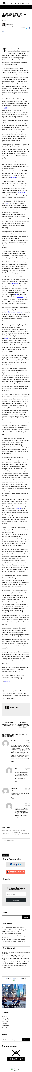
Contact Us (5, 1028)
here (16, 295)
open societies (7, 695)
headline (18, 508)
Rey (4, 956)
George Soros (13, 253)
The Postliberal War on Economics (12, 933)
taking (6, 338)
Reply (12, 761)
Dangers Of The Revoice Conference (17, 963)
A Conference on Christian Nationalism (14, 927)
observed (20, 297)
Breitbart (7, 682)
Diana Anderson (8, 965)
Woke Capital (22, 192)
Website (23, 830)
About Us (4, 1016)
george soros (22, 693)
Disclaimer (5, 1023)
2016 (5, 108)
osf (4, 698)
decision (6, 203)
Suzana (5, 952)
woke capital (10, 698)
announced (15, 283)
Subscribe (16, 900)
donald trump (24, 691)
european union (11, 693)
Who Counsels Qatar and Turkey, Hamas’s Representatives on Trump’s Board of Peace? (13, 940)
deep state (14, 691)
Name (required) (6, 830)
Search (26, 917)
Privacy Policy (5, 1019)
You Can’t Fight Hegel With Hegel (15, 956)
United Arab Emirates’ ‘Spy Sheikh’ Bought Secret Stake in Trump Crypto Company (15, 930)
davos (7, 691)
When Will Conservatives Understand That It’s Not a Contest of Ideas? (23, 725)
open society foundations (21, 695)
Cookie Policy (5, 1025)
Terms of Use (5, 1021)
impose (13, 177)
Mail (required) (15, 830)
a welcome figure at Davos (13, 312)
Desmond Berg (9, 24)
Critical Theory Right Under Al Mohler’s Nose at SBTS (9, 724)
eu (4, 693)
